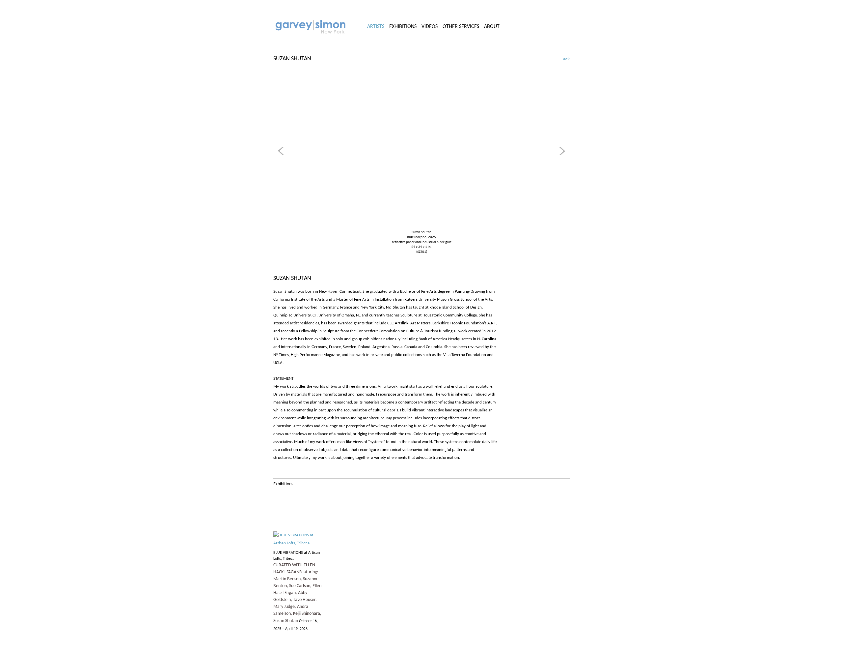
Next (561, 151)
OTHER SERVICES (461, 26)
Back (562, 59)
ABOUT (492, 26)
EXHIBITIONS (403, 26)
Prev (282, 151)
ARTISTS (375, 26)
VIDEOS (430, 26)
